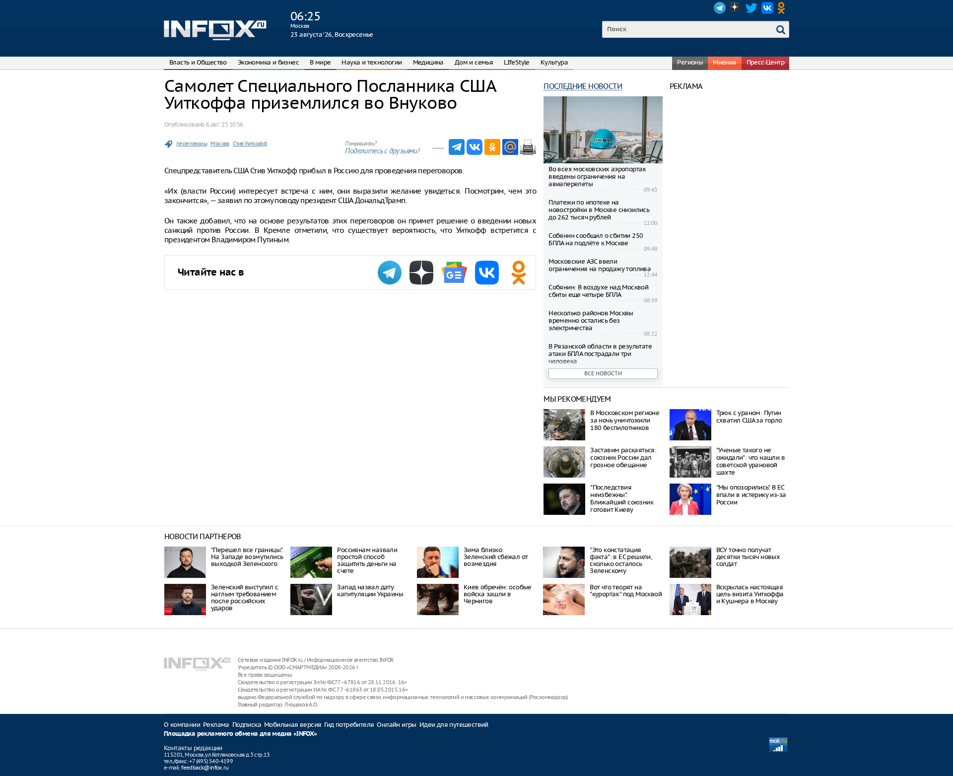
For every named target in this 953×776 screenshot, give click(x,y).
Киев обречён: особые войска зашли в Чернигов (498, 594)
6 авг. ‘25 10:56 (224, 124)
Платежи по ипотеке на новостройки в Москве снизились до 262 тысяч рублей (598, 209)
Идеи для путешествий (453, 724)
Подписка (246, 724)
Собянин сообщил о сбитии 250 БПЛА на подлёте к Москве (595, 239)
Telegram (720, 8)
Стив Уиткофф (250, 143)
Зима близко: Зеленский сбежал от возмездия (496, 557)
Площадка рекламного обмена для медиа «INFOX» (240, 734)
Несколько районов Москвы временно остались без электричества (590, 320)
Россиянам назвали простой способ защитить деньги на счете (367, 560)
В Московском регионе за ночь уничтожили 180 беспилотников (624, 420)
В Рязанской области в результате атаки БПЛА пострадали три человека (600, 353)
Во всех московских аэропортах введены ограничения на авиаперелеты (597, 176)
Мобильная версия (292, 724)
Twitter (751, 8)
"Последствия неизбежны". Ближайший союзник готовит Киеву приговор (621, 502)
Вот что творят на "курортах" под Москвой (626, 590)
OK (783, 8)
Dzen (736, 8)
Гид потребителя (349, 724)
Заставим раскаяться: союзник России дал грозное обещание (623, 457)
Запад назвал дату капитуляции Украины (370, 590)
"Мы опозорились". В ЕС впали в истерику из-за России (751, 494)
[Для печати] (528, 147)
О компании (182, 724)
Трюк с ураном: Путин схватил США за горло (749, 416)
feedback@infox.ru (204, 767)
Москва (219, 143)
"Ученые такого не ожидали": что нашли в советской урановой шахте (750, 461)
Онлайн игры (396, 724)
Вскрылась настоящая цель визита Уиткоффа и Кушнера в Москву (750, 594)
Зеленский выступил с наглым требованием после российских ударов (244, 597)
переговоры (191, 143)
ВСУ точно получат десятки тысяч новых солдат (748, 557)
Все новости (603, 373)
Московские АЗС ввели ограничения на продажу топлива (599, 265)
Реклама (216, 724)
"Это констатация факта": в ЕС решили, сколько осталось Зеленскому (621, 560)
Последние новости (583, 86)
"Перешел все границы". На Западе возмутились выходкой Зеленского (247, 557)
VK (767, 8)
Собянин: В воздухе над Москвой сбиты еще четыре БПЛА (598, 291)
